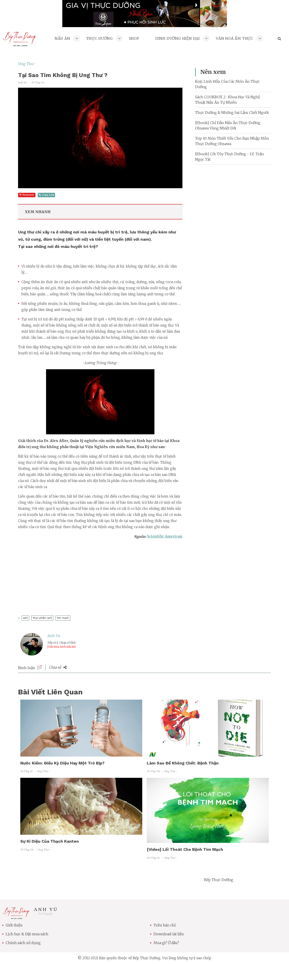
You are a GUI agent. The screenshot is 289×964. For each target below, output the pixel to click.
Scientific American (164, 536)
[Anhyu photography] (45, 914)
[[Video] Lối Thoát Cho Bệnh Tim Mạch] (208, 840)
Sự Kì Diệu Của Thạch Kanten (49, 841)
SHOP (134, 38)
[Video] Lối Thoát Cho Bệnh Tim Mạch (185, 849)
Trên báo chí (165, 925)
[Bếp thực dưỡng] (16, 916)
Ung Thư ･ (27, 63)
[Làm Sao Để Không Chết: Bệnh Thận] (208, 754)
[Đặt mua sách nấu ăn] (61, 646)
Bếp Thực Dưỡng (218, 879)
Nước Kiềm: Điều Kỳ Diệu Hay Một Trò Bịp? (62, 763)
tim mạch (63, 617)
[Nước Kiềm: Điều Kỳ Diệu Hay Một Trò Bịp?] (81, 754)
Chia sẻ (55, 667)
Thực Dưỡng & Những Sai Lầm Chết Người (232, 112)
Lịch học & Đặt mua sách (27, 934)
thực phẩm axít (42, 617)
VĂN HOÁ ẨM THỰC (234, 38)
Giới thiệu (14, 925)
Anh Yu (53, 635)
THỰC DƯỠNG (99, 38)
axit (25, 617)
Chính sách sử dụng (23, 942)
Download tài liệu (169, 934)
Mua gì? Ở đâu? (166, 942)
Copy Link (48, 194)
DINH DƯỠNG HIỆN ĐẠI (177, 38)
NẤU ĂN (62, 38)
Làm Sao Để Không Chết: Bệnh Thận (183, 763)
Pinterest (28, 194)
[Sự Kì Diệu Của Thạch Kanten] (81, 832)
